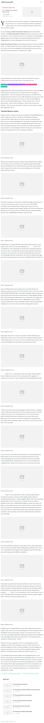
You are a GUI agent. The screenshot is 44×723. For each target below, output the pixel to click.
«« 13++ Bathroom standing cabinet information (10, 673)
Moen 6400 (4, 84)
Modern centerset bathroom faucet (16, 84)
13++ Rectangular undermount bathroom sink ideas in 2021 (26, 689)
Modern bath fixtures (31, 84)
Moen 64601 (4, 86)
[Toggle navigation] (41, 2)
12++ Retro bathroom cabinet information (22, 700)
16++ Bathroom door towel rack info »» (30, 673)
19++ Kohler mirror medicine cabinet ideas (22, 711)
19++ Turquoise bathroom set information (22, 695)
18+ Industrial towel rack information (21, 706)
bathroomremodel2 (5, 721)
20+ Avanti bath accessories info (20, 684)
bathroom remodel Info (8, 7)
